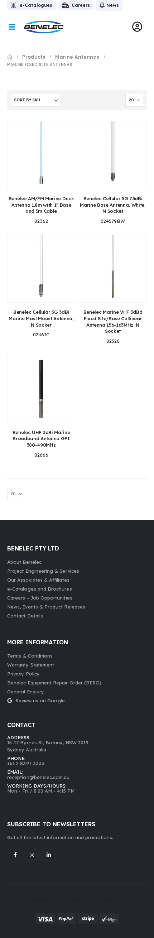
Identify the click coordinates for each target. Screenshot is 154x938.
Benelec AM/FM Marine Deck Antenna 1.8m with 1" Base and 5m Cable (41, 205)
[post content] (41, 155)
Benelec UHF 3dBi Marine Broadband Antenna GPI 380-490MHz (41, 438)
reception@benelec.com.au (38, 777)
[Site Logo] (43, 27)
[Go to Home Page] (9, 57)
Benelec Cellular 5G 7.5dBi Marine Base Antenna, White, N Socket (112, 205)
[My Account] (137, 27)
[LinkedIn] (49, 855)
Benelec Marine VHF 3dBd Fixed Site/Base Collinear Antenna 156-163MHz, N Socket (112, 321)
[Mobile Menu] (11, 27)
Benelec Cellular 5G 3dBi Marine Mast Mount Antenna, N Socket (41, 318)
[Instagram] (32, 855)
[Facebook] (15, 855)
